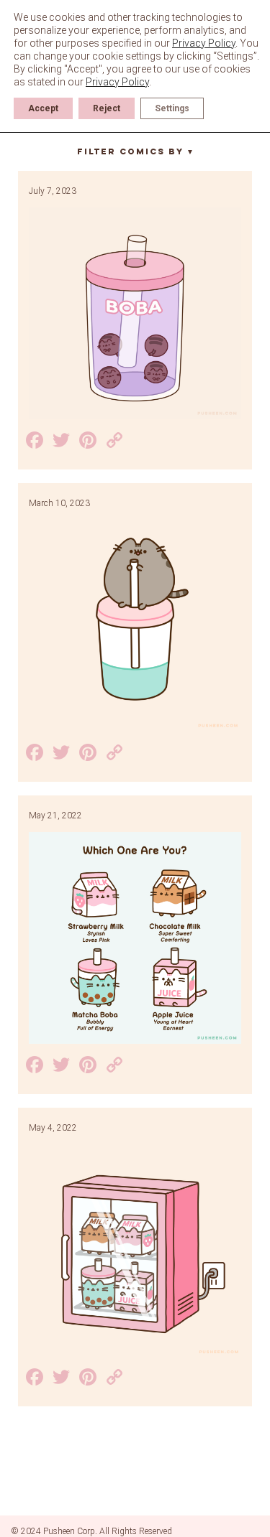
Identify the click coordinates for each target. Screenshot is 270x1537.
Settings (172, 108)
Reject (106, 108)
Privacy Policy (203, 43)
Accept (43, 108)
